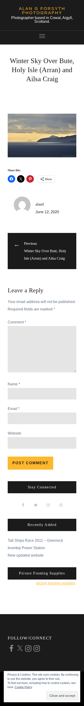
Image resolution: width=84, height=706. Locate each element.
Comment (17, 322)
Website (14, 433)
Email (14, 409)
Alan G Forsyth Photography (42, 10)
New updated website (26, 555)
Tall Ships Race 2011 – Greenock (35, 540)
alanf (39, 204)
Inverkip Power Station (26, 548)
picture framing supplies (55, 583)
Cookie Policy (23, 687)
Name (14, 384)
